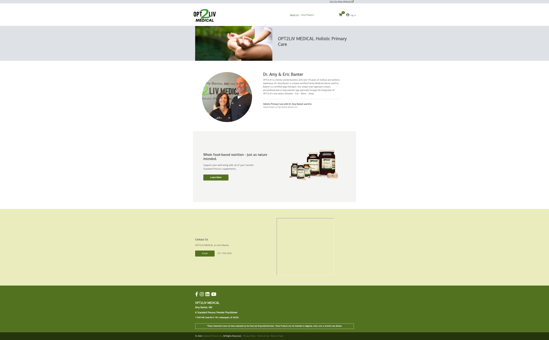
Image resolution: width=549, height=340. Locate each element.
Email (205, 253)
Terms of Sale (276, 336)
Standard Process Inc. (213, 336)
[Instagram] (202, 294)
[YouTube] (213, 294)
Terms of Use (263, 336)
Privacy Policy (249, 336)
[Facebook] (196, 294)
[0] (342, 15)
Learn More (215, 177)
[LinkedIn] (207, 294)
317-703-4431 (224, 253)
